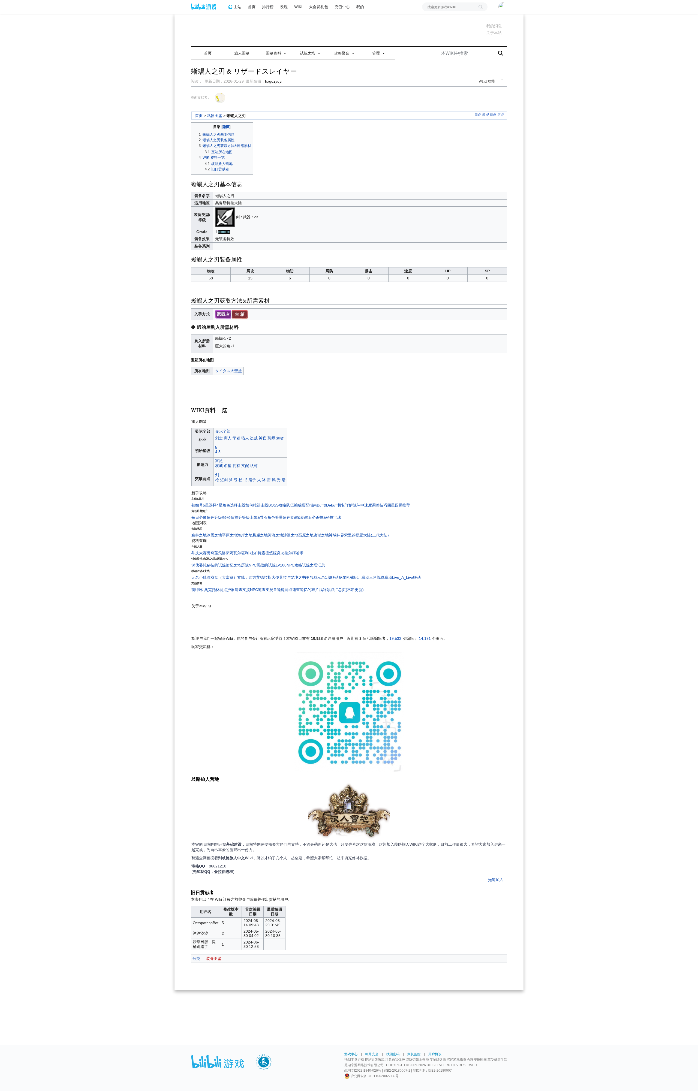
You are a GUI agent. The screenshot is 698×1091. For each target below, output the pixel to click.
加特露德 (261, 553)
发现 (284, 6)
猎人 (245, 438)
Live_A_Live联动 (406, 577)
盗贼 (254, 438)
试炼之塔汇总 (313, 565)
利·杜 (249, 553)
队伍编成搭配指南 (301, 505)
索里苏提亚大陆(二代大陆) (366, 535)
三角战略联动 (380, 577)
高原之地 (306, 535)
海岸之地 (244, 535)
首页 (251, 6)
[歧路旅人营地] (349, 812)
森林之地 (199, 535)
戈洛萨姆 (225, 553)
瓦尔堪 (239, 553)
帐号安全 (371, 1054)
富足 (219, 461)
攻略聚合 (342, 53)
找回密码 (392, 1054)
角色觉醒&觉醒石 (297, 517)
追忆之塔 (233, 565)
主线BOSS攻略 (273, 505)
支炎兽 (271, 589)
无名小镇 (199, 577)
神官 (262, 438)
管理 (376, 53)
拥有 (236, 465)
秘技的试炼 (216, 565)
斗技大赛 (199, 553)
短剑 (224, 480)
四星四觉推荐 (398, 505)
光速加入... (497, 880)
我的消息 (494, 26)
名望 (227, 465)
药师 (271, 438)
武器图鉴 (214, 115)
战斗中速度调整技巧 (370, 505)
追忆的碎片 (309, 589)
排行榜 (267, 6)
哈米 (299, 553)
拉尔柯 (290, 553)
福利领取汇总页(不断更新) (341, 589)
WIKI (298, 6)
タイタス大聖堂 (228, 371)
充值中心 (342, 6)
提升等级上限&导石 (250, 517)
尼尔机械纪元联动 (354, 577)
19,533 (395, 638)
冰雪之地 (214, 535)
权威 (219, 465)
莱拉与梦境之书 (292, 577)
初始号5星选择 (203, 505)
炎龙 (280, 553)
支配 (245, 465)
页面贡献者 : (200, 98)
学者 (236, 438)
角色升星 (275, 517)
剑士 (219, 438)
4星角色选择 (227, 505)
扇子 (252, 480)
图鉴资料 (274, 53)
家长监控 (413, 1054)
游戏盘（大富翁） (222, 577)
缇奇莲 (212, 553)
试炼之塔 (308, 53)
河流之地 (275, 535)
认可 (254, 465)
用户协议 (434, 1054)
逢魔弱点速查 (288, 589)
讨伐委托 (199, 565)
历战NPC (249, 565)
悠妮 (273, 553)
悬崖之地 (260, 535)
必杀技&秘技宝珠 (326, 517)
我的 (360, 6)
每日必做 (199, 517)
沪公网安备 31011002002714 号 (374, 1076)
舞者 (280, 438)
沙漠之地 (290, 535)
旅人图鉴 (241, 53)
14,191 (425, 638)
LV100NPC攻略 (289, 565)
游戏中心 (350, 1054)
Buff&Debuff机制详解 (335, 505)
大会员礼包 (318, 6)
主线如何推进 (249, 505)
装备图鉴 (213, 958)
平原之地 (229, 535)
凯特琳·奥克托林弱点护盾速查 (216, 589)
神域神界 (336, 535)
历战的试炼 (266, 565)
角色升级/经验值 (220, 517)
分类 (196, 958)
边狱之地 (321, 535)
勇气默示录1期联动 (322, 577)
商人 (227, 438)
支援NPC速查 (254, 589)
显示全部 (222, 431)
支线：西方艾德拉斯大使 (258, 577)
